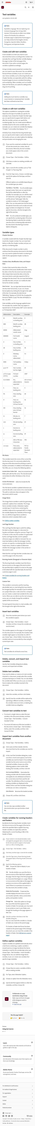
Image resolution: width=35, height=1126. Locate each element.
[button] (26, 2)
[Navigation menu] (2, 2)
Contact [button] (4, 1100)
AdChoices (11, 1123)
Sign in (31, 2)
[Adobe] (8, 2)
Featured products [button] (7, 1107)
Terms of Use (28, 1118)
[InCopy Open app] (33, 7)
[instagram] (6, 1116)
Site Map (4, 1123)
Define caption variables (12, 520)
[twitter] (9, 1116)
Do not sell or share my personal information (20, 1121)
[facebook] (3, 1116)
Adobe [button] (4, 1104)
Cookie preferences (6, 1121)
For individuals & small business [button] (10, 1086)
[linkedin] (12, 1116)
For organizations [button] (7, 1093)
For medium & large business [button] (10, 1089)
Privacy (22, 1118)
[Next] (25, 1030)
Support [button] (5, 1096)
